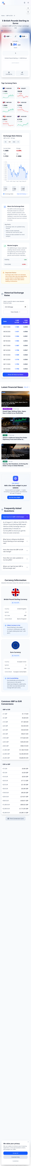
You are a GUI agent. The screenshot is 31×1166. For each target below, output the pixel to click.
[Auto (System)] (28, 11)
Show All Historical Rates (15, 374)
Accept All (15, 1153)
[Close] (28, 1141)
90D (14, 142)
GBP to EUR (9, 15)
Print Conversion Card (17, 818)
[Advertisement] (15, 9)
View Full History (21, 194)
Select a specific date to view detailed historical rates (13, 302)
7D (5, 142)
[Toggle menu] (28, 2)
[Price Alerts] (24, 2)
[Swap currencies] (15, 36)
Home (3, 15)
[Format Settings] (28, 8)
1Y (18, 142)
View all (26, 387)
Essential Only (15, 1157)
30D (10, 142)
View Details (14, 312)
